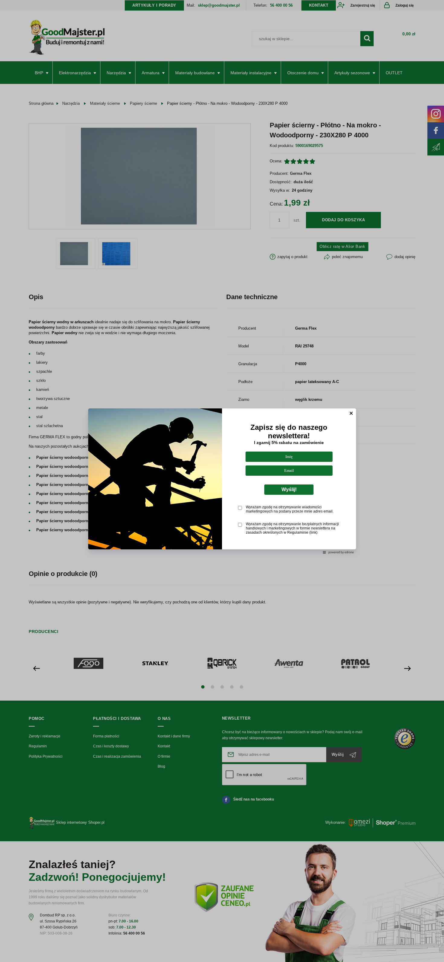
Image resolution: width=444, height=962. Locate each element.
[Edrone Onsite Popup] (222, 481)
